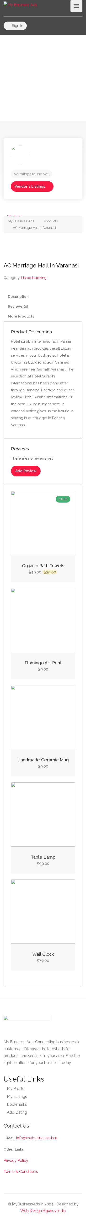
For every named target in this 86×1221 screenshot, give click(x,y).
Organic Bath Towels (43, 565)
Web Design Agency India (43, 1210)
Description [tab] (18, 297)
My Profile (15, 1088)
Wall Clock (43, 954)
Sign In (17, 25)
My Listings (17, 1096)
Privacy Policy (16, 1160)
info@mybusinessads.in (36, 1138)
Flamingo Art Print (43, 662)
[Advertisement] (43, 78)
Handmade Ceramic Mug (43, 759)
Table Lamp (43, 857)
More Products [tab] (21, 316)
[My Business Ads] (20, 4)
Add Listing (17, 1112)
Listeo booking (34, 278)
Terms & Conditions (21, 1171)
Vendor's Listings (30, 186)
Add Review (25, 471)
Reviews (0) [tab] (18, 306)
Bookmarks (17, 1104)
